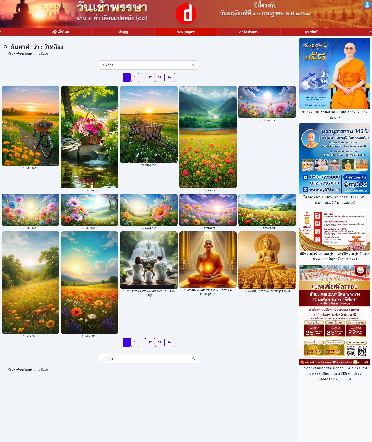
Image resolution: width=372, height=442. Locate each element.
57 (150, 77)
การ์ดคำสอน (248, 31)
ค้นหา (44, 54)
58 (159, 77)
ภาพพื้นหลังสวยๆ (22, 54)
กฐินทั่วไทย (60, 31)
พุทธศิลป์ (311, 31)
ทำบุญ (123, 31)
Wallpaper (186, 31)
